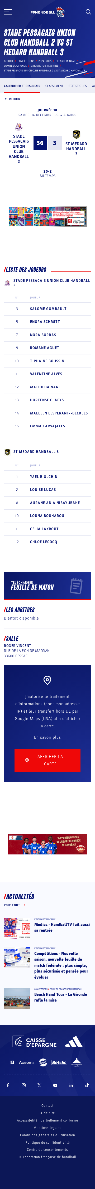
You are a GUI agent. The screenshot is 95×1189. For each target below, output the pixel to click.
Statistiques (78, 86)
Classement (54, 86)
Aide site (47, 1113)
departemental (65, 61)
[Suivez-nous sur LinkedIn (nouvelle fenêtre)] (71, 1085)
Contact (47, 1106)
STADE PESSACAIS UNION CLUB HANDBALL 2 (19, 149)
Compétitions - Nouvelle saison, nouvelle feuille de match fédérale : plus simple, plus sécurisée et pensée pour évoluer (61, 965)
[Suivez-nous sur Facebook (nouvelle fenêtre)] (8, 1085)
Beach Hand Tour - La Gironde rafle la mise (60, 997)
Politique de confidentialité (48, 1142)
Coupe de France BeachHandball (66, 989)
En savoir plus (47, 737)
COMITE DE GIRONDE (15, 65)
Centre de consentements (47, 1150)
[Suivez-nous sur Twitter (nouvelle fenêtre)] (39, 1085)
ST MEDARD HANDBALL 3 (76, 149)
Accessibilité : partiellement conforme (47, 1120)
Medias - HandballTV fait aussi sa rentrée (62, 927)
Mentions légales (47, 1128)
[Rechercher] (88, 11)
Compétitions (26, 61)
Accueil (8, 61)
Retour (14, 99)
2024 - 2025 (45, 61)
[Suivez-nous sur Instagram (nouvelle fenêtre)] (24, 1085)
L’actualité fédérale (44, 919)
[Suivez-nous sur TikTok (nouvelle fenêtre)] (87, 1085)
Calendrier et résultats (22, 86)
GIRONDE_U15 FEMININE (44, 65)
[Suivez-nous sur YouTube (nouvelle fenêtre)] (55, 1085)
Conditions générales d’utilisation (47, 1135)
